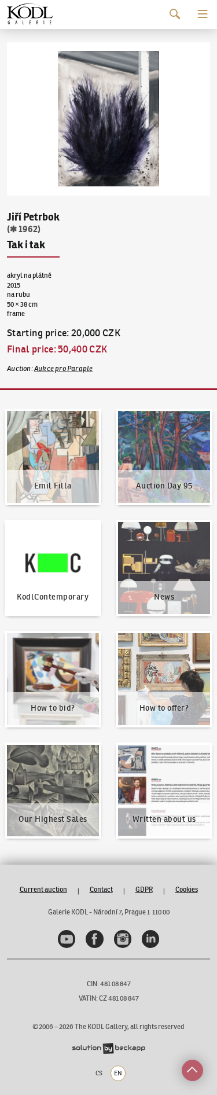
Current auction (43, 889)
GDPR (144, 889)
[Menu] (203, 14)
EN (118, 1073)
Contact (101, 889)
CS (98, 1073)
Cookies (186, 889)
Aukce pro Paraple (63, 368)
